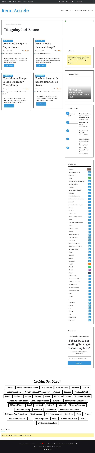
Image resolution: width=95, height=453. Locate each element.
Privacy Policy (69, 10)
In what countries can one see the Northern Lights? (84, 115)
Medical (71, 231)
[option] (79, 89)
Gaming (71, 219)
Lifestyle (71, 193)
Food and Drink (8, 40)
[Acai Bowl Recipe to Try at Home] (16, 54)
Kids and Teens (73, 237)
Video (70, 293)
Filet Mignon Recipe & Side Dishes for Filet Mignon (15, 82)
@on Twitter (5, 429)
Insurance (72, 261)
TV (69, 299)
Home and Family (74, 234)
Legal (70, 252)
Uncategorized (73, 184)
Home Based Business (75, 246)
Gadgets (71, 255)
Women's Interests (74, 243)
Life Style (71, 202)
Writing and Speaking (75, 216)
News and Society (74, 249)
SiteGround (73, 443)
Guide (70, 225)
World (20, 1)
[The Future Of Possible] (73, 133)
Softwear (71, 320)
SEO (70, 308)
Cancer (71, 311)
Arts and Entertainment (76, 222)
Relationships (73, 276)
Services (71, 175)
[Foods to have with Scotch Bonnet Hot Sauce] (48, 92)
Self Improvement (74, 282)
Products (71, 211)
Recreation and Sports (75, 279)
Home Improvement (75, 190)
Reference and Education (76, 199)
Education (72, 302)
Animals (71, 258)
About (9, 1)
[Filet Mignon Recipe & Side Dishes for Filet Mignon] (16, 93)
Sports (71, 305)
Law (70, 314)
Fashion (71, 187)
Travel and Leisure (74, 196)
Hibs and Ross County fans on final (84, 150)
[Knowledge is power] (73, 125)
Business (71, 169)
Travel (71, 267)
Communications (74, 290)
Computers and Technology (77, 181)
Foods (71, 273)
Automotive (72, 213)
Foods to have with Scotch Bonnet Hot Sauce (46, 82)
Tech (24, 1)
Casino (71, 296)
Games (71, 270)
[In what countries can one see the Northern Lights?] (73, 116)
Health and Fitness (74, 172)
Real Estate (72, 240)
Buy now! (30, 1)
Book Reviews (73, 284)
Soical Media (72, 317)
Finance (71, 208)
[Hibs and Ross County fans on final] (73, 150)
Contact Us (78, 10)
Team (14, 1)
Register (90, 10)
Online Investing (74, 287)
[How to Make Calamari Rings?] (48, 54)
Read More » (9, 65)
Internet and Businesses (76, 205)
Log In (84, 10)
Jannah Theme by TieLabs (51, 443)
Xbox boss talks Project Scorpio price (84, 141)
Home (4, 1)
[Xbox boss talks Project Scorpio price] (73, 141)
